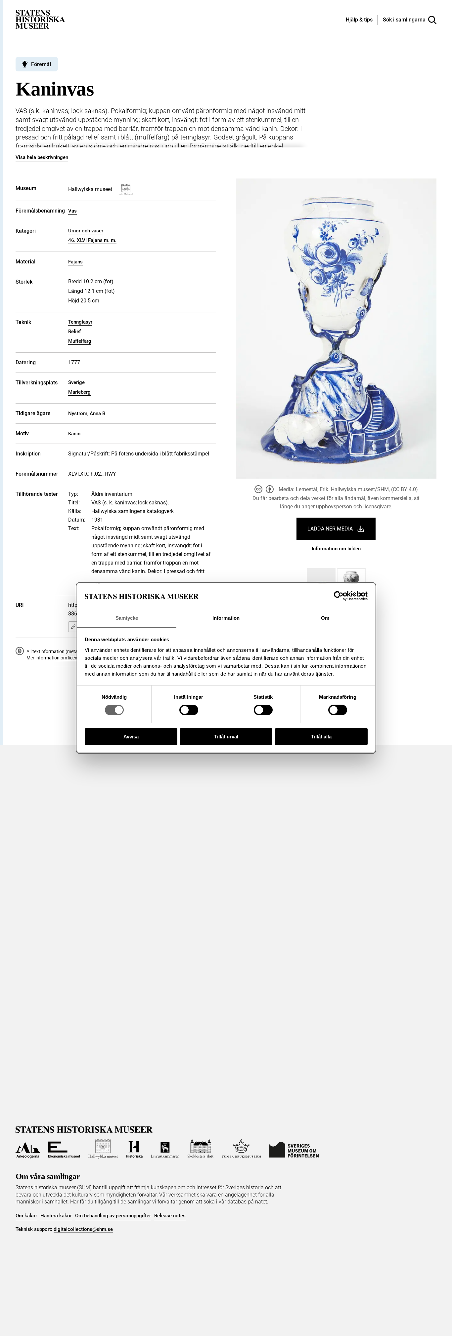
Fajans (75, 262)
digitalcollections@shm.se (83, 1229)
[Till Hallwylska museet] (103, 1149)
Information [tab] (226, 618)
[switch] (188, 710)
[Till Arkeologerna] (28, 1149)
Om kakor (26, 1216)
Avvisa (131, 736)
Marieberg (79, 392)
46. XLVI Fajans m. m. (92, 240)
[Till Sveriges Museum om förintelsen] (294, 1149)
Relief (74, 331)
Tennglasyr (80, 322)
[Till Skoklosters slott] (200, 1149)
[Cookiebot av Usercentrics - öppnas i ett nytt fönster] (339, 596)
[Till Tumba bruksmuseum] (241, 1149)
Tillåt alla (321, 736)
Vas (72, 211)
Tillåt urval (226, 736)
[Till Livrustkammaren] (165, 1149)
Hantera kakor (56, 1216)
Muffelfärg (79, 341)
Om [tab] (325, 618)
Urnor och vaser (85, 231)
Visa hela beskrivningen (42, 157)
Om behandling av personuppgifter (113, 1216)
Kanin (74, 434)
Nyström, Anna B (86, 413)
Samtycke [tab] (126, 618)
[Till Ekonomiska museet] (64, 1149)
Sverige (76, 382)
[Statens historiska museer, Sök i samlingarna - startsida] (40, 19)
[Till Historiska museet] (134, 1149)
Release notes (170, 1216)
